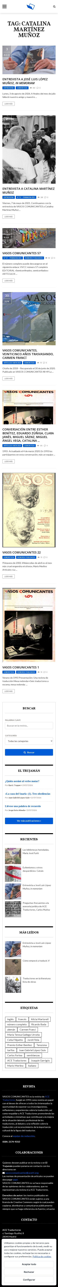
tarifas (11, 1050)
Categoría (11, 736)
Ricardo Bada (38, 1024)
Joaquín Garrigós (40, 1060)
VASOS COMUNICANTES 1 (20, 667)
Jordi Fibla (33, 1039)
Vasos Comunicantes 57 (21, 253)
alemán (11, 1029)
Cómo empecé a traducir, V (36, 960)
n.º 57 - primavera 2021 (26, 197)
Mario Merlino (15, 1065)
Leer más (9, 104)
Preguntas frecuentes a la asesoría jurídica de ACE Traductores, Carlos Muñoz (36, 906)
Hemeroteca (22, 88)
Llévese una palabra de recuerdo (23, 806)
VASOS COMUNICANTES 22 (21, 552)
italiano (32, 1065)
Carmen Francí (28, 1029)
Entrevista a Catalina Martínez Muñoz (28, 190)
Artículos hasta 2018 (12, 363)
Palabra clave (13, 720)
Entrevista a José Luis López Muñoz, (25, 81)
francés (22, 1019)
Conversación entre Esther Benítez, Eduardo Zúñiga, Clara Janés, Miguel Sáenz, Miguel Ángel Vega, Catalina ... (28, 435)
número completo (17, 1024)
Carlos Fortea (14, 1055)
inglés (10, 1019)
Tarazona (41, 1044)
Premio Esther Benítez (19, 1044)
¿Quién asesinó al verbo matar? (22, 781)
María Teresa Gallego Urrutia (23, 1034)
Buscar (30, 752)
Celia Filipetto (15, 1039)
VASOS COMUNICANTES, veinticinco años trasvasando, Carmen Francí (28, 354)
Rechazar (29, 1272)
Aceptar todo (29, 1264)
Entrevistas (9, 88)
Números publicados (34, 258)
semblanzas (33, 1055)
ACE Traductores (16, 1060)
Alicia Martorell (39, 1019)
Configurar (29, 1279)
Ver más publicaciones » (29, 820)
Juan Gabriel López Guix (32, 1050)
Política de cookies (42, 1256)
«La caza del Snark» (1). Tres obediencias (27, 793)
